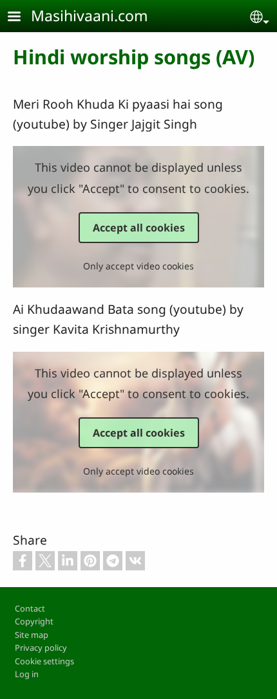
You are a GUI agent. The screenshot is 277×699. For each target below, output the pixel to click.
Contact (30, 608)
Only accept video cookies (138, 266)
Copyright (34, 621)
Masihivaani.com (89, 15)
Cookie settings (44, 661)
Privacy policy (41, 647)
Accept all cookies (139, 228)
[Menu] (22, 17)
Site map (31, 634)
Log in (27, 674)
